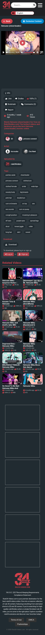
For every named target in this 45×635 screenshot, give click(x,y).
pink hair (9, 198)
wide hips (34, 186)
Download (12, 244)
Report (10, 110)
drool (7, 226)
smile (24, 186)
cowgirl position (11, 215)
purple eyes (20, 221)
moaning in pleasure (29, 215)
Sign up (25, 254)
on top (24, 204)
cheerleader (25, 175)
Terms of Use (16, 620)
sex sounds (10, 209)
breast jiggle (19, 226)
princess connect (12, 181)
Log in (9, 254)
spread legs (34, 221)
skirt (18, 232)
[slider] (10, 52)
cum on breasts (11, 204)
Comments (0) (30, 104)
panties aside (10, 175)
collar (31, 226)
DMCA (31, 620)
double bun (21, 198)
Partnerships (22, 624)
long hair (9, 232)
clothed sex (27, 181)
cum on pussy (24, 209)
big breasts (24, 192)
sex (33, 204)
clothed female (11, 186)
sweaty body (10, 192)
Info (8, 93)
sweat (28, 232)
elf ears (8, 221)
